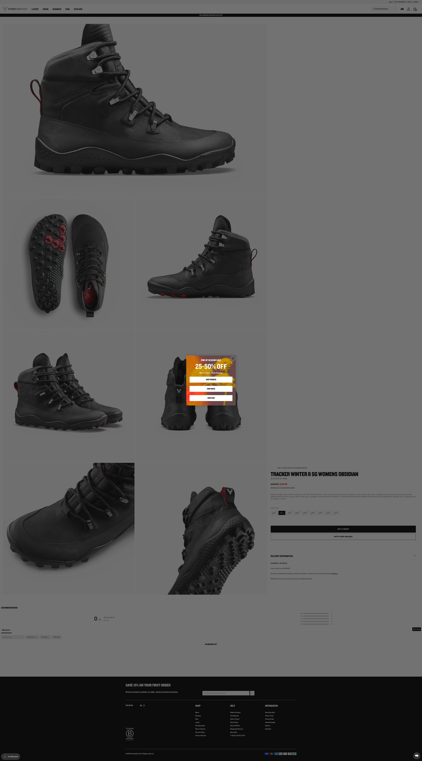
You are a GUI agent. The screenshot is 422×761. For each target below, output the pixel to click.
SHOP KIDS (211, 398)
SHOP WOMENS (211, 379)
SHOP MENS (211, 389)
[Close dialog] (233, 358)
